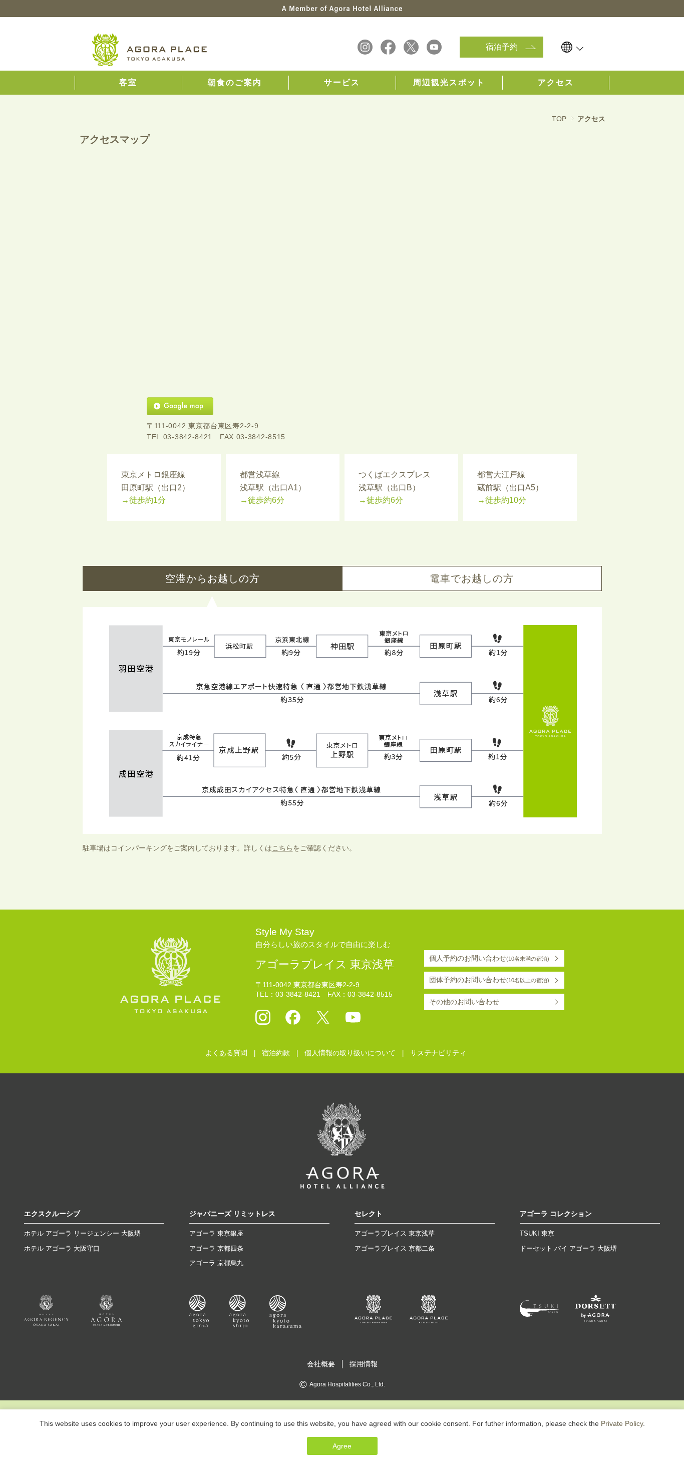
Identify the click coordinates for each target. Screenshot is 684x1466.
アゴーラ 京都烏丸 (216, 1263)
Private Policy (622, 1423)
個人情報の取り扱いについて (350, 1053)
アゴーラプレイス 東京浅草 (395, 1233)
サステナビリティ (438, 1053)
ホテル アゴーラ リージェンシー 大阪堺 (82, 1233)
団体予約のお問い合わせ (489, 980)
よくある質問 (226, 1053)
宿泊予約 (502, 47)
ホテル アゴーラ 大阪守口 (62, 1248)
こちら (282, 848)
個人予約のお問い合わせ (489, 958)
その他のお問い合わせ (464, 1002)
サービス (342, 82)
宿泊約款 (276, 1053)
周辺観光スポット (449, 82)
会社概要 (321, 1364)
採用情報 (364, 1364)
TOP (559, 119)
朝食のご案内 (235, 82)
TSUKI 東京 (537, 1233)
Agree (342, 1446)
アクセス (556, 82)
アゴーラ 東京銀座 (216, 1233)
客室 (128, 82)
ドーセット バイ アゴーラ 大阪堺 (568, 1248)
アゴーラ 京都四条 (216, 1248)
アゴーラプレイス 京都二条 (395, 1248)
